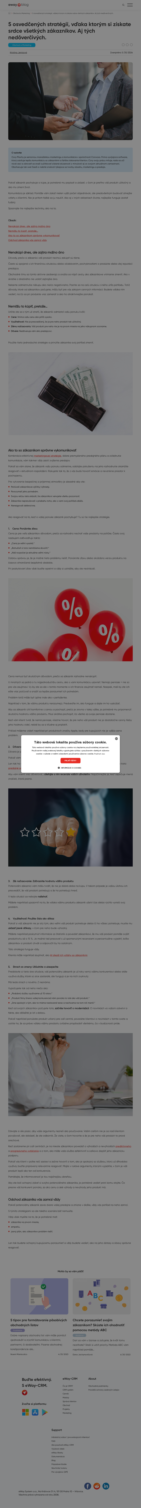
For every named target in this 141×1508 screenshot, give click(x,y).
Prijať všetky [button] (70, 761)
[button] (70, 767)
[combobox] (116, 738)
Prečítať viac (99, 754)
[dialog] (70, 754)
